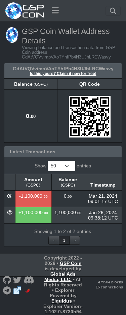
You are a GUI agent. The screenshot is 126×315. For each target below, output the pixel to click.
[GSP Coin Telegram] (6, 290)
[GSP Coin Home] (24, 10)
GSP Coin (71, 263)
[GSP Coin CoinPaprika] (28, 290)
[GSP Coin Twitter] (17, 279)
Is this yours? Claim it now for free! (63, 73)
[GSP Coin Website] (17, 290)
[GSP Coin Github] (6, 279)
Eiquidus (61, 301)
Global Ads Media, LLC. (60, 276)
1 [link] (64, 240)
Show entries (63, 165)
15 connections (109, 287)
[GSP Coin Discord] (29, 279)
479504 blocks (110, 282)
